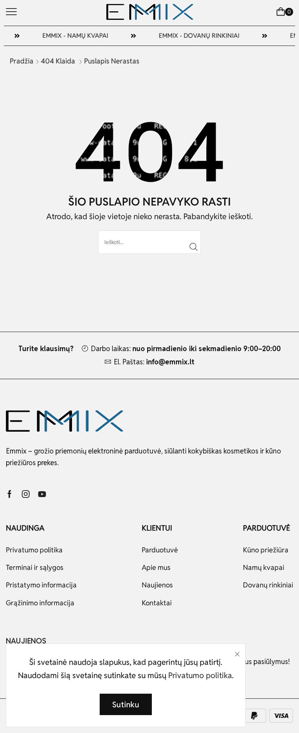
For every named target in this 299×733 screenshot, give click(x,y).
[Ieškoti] (193, 246)
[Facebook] (9, 494)
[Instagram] (26, 494)
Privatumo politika (200, 675)
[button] (11, 11)
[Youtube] (42, 494)
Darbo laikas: (186, 348)
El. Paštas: (154, 361)
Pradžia (21, 60)
